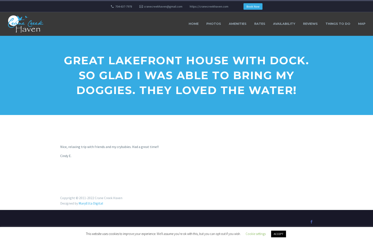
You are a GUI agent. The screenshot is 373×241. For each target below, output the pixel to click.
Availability (284, 24)
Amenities (238, 24)
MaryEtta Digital (91, 203)
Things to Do (338, 24)
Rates (259, 24)
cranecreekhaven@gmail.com (163, 6)
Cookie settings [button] (256, 234)
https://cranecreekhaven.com (209, 6)
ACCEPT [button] (278, 234)
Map (361, 24)
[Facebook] (311, 222)
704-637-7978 (123, 6)
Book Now (253, 6)
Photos (213, 24)
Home (194, 24)
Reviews (310, 24)
